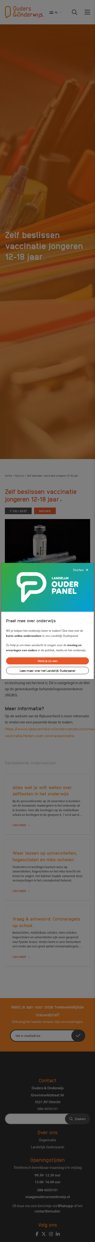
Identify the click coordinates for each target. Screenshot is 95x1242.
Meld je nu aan (47, 660)
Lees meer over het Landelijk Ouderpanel (48, 670)
